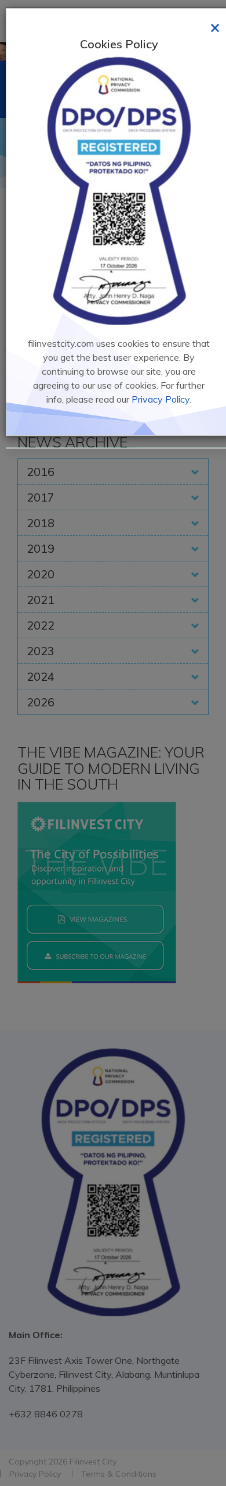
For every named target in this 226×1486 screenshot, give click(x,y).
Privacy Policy (160, 399)
